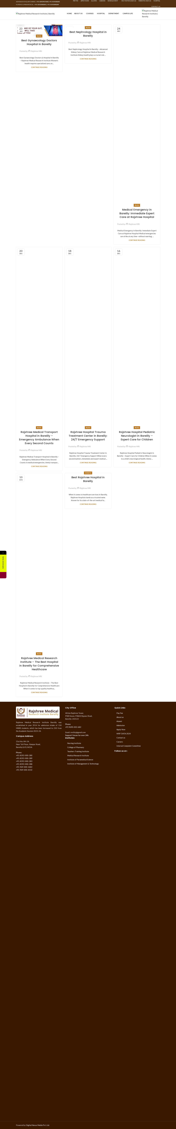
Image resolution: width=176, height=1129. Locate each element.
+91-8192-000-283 (24, 761)
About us (120, 717)
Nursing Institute (74, 743)
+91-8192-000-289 (24, 758)
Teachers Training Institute (78, 751)
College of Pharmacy (75, 747)
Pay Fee (119, 713)
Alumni (119, 721)
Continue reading (39, 67)
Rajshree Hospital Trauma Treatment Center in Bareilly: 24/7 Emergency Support (88, 435)
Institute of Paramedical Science (80, 759)
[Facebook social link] (45, 49)
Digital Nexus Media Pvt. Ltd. (37, 1125)
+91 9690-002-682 (73, 727)
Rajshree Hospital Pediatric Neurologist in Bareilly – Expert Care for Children (137, 435)
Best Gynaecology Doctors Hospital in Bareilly (39, 42)
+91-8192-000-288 (24, 764)
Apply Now (120, 729)
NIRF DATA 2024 (123, 733)
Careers (119, 742)
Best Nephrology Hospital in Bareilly (88, 34)
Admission (120, 725)
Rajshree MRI (36, 51)
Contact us (120, 738)
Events (88, 473)
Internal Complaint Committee (128, 746)
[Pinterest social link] (51, 49)
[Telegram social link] (56, 49)
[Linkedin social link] (53, 49)
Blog (39, 36)
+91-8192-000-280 (24, 755)
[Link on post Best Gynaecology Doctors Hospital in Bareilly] (39, 30)
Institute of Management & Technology (83, 764)
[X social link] (48, 49)
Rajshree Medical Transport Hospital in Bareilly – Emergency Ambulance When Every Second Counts (39, 437)
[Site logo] (35, 13)
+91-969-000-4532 (24, 770)
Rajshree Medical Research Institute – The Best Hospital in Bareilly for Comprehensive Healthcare (39, 663)
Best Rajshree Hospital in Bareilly (88, 479)
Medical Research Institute (78, 755)
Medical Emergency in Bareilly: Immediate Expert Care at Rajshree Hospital (136, 213)
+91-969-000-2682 (24, 767)
